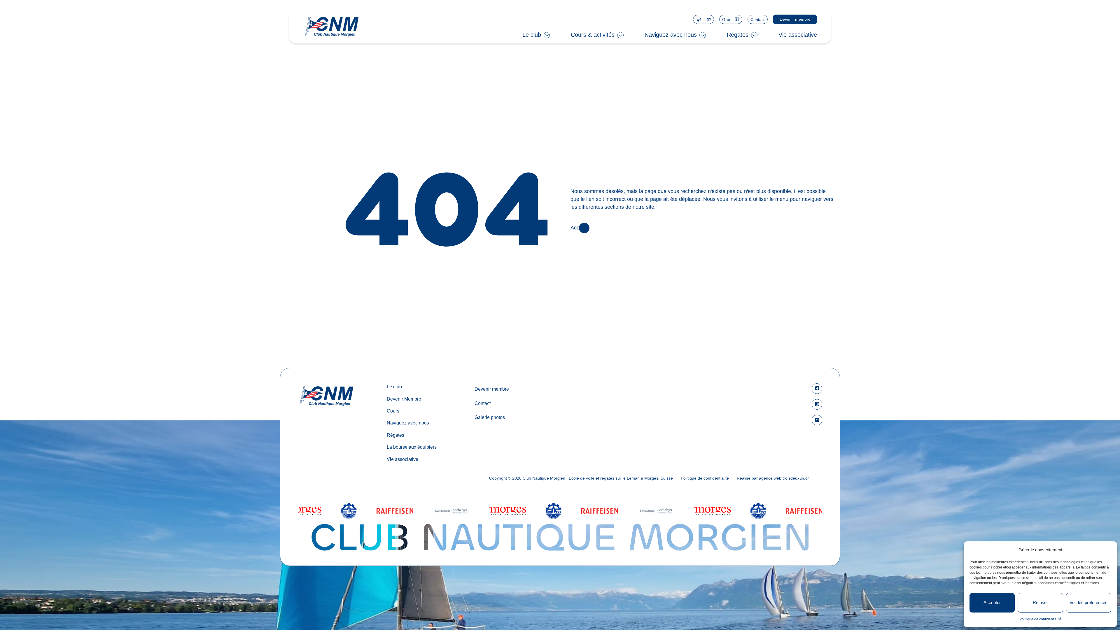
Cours (393, 410)
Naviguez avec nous (671, 34)
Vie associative (797, 34)
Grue (727, 19)
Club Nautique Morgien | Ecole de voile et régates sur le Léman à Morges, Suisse (598, 478)
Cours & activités (593, 34)
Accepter (992, 602)
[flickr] (817, 420)
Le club (531, 34)
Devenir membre (794, 19)
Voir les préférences (1088, 602)
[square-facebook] (817, 388)
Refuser (1040, 602)
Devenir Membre (404, 398)
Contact (757, 19)
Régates (737, 34)
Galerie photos (490, 417)
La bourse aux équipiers (412, 447)
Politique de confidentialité (1040, 619)
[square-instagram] (817, 404)
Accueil (578, 228)
